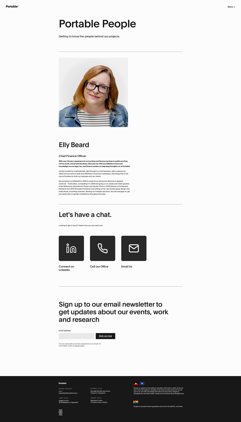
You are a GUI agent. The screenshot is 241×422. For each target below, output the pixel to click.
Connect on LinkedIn (66, 268)
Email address (65, 330)
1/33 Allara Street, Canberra (99, 402)
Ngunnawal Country (96, 400)
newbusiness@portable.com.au (68, 393)
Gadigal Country (64, 400)
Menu (231, 6)
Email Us (126, 266)
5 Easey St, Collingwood (98, 393)
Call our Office (99, 266)
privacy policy (79, 346)
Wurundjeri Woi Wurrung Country (100, 391)
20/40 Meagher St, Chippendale (68, 402)
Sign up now (105, 335)
